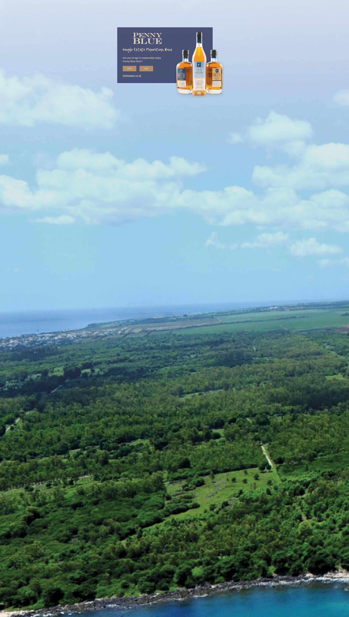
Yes (129, 68)
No (146, 68)
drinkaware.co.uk (132, 75)
